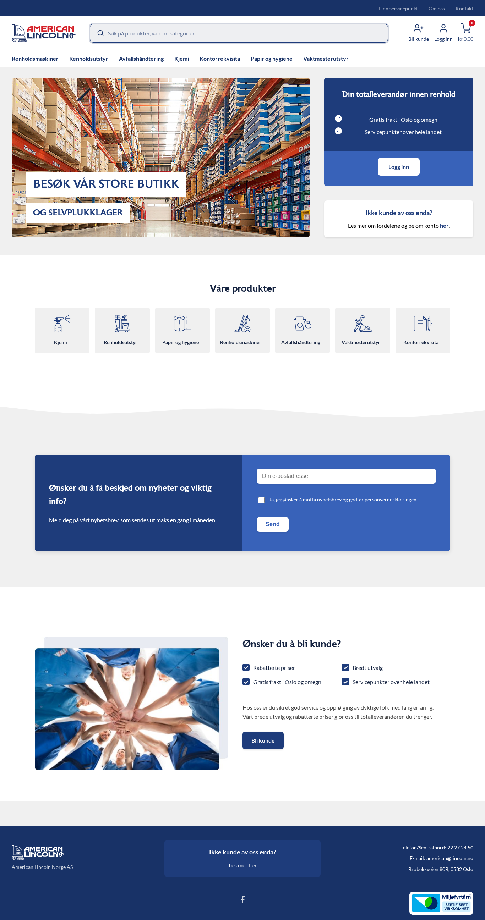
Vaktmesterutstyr (326, 58)
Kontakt (464, 8)
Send (273, 524)
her (444, 225)
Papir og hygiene (272, 58)
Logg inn (398, 166)
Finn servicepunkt (398, 8)
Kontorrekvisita (220, 58)
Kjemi (181, 58)
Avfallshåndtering (141, 58)
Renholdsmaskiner (35, 58)
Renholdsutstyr (88, 58)
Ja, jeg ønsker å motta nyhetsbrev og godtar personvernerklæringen (342, 499)
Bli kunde (263, 740)
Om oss (437, 8)
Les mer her (243, 865)
